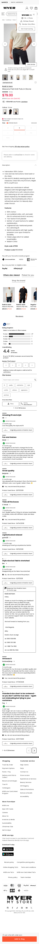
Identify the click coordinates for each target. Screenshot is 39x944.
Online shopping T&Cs (10, 867)
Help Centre (24, 765)
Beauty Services (25, 782)
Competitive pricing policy (26, 862)
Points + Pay (6, 772)
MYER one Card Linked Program (9, 792)
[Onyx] (10, 111)
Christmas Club (7, 827)
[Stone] (16, 111)
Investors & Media (8, 820)
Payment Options (8, 768)
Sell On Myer (6, 830)
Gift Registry (24, 786)
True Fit (4, 784)
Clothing (8, 19)
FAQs (22, 768)
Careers (5, 812)
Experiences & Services (28, 779)
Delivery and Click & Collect (9, 776)
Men (3, 19)
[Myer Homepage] (9, 9)
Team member (25, 877)
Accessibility (24, 796)
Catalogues (6, 788)
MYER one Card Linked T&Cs (26, 872)
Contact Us (24, 772)
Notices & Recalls (26, 793)
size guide (34, 122)
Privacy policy (12, 877)
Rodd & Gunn (7, 86)
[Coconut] (5, 111)
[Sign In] (26, 8)
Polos (14, 19)
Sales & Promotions (27, 789)
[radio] (8, 128)
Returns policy (9, 862)
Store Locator (25, 775)
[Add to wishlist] (35, 82)
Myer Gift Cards (7, 809)
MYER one (5, 805)
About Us (5, 816)
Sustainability (7, 823)
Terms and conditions (28, 867)
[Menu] (3, 13)
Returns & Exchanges (9, 781)
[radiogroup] (19, 133)
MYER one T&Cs (8, 872)
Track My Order (7, 765)
